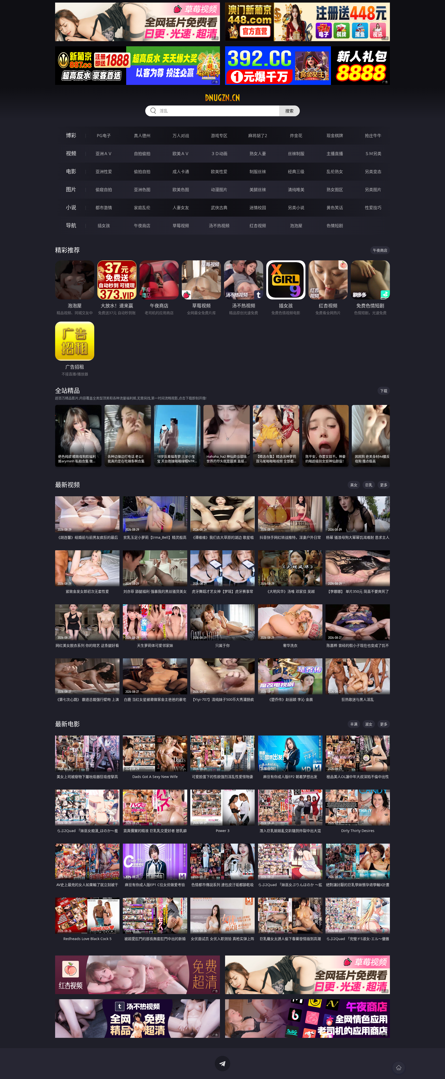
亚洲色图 (142, 189)
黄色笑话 (335, 207)
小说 (71, 207)
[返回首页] (398, 1068)
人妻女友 (181, 207)
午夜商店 (142, 225)
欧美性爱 (219, 171)
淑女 (368, 724)
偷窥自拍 (104, 189)
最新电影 (67, 724)
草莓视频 (181, 225)
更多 (383, 484)
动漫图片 (219, 189)
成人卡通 (181, 171)
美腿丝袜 (258, 189)
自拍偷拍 (142, 153)
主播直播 (335, 153)
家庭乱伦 (142, 207)
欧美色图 (181, 189)
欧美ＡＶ (181, 153)
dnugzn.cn (222, 98)
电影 (71, 171)
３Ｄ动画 (219, 153)
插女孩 (104, 225)
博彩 (71, 135)
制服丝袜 (258, 171)
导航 (71, 225)
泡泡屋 (296, 225)
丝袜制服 (296, 153)
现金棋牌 (335, 135)
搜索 (289, 111)
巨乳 (368, 484)
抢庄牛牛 (373, 135)
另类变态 (373, 171)
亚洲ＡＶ (104, 153)
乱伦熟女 (335, 171)
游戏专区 (219, 135)
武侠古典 (219, 207)
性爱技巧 (373, 207)
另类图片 (373, 189)
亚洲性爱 (104, 171)
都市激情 (104, 207)
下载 (383, 390)
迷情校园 (258, 207)
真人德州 (142, 135)
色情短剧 (335, 225)
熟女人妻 (258, 153)
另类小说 (296, 207)
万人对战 (181, 135)
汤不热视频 (219, 225)
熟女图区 (335, 189)
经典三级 (296, 171)
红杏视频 (258, 225)
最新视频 (67, 484)
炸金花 (296, 135)
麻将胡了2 (257, 135)
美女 (353, 484)
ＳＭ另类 (373, 153)
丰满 (353, 724)
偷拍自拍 (142, 171)
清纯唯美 (296, 189)
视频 (71, 153)
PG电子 (104, 135)
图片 (71, 189)
